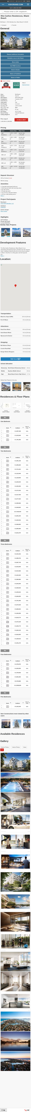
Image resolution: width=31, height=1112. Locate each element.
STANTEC (3, 207)
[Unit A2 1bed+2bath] (16, 405)
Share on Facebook (15, 73)
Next (28, 41)
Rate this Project (25, 84)
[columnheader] (5, 131)
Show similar (15, 62)
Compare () (19, 1)
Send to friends (15, 69)
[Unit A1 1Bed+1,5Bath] (6, 405)
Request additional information (15, 54)
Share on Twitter (15, 77)
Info (27, 431)
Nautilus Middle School (14, 371)
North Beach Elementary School (16, 368)
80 (6, 85)
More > (2, 195)
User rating (16, 84)
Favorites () (11, 1)
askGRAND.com (15, 4)
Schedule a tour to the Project (15, 58)
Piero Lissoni (4, 211)
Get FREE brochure (15, 65)
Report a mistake (6, 81)
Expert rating (6, 87)
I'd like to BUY (21, 120)
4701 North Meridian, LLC (7, 203)
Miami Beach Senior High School (17, 374)
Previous (3, 41)
